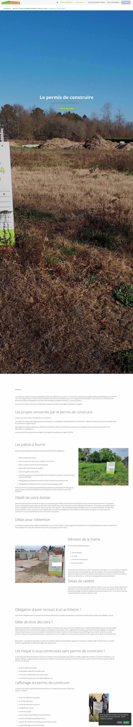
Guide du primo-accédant (67, 108)
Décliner (119, 722)
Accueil (15, 8)
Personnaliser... (104, 722)
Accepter (126, 722)
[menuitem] (57, 2)
